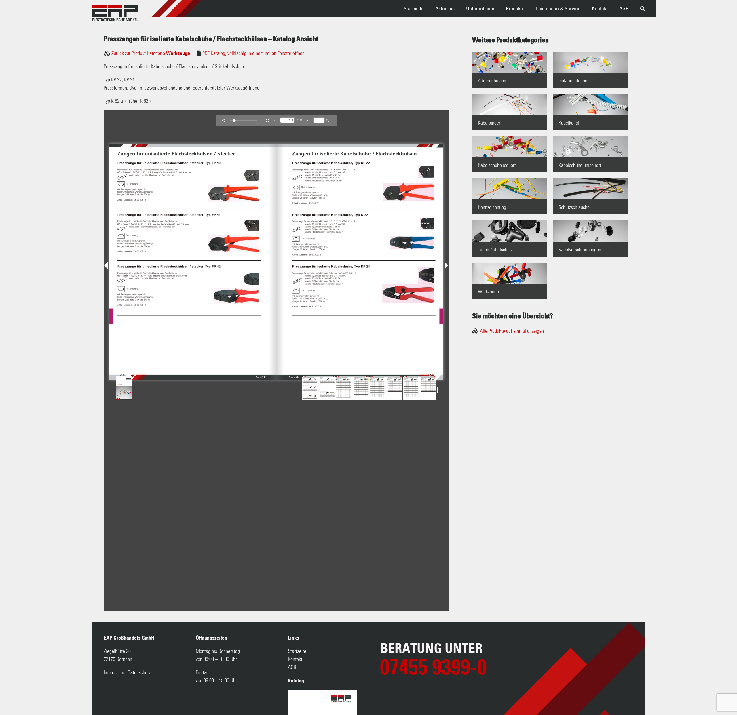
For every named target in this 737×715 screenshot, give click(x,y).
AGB (624, 8)
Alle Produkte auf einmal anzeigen (512, 331)
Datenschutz (139, 672)
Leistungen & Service (558, 8)
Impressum (114, 672)
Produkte (515, 8)
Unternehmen (480, 8)
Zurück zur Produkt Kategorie (150, 53)
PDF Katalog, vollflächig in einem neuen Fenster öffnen (253, 53)
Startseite (414, 8)
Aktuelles (445, 8)
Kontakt (600, 8)
